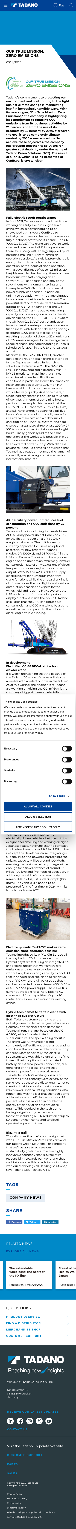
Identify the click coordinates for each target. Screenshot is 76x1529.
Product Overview (23, 1316)
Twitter (33, 1222)
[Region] (55, 5)
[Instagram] (29, 1421)
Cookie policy (14, 1503)
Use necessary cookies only (38, 827)
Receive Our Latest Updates (33, 1411)
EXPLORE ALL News (22, 1251)
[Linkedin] (10, 1421)
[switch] (67, 759)
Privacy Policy (14, 1494)
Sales (12, 1473)
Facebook (16, 1222)
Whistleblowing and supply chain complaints (31, 1512)
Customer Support (24, 1335)
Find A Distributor (23, 1323)
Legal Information (16, 1507)
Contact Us (17, 1429)
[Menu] (5, 5)
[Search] (71, 5)
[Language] (61, 5)
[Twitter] (39, 1421)
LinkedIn (52, 1222)
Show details (57, 795)
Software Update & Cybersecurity (24, 1517)
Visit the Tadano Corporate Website (35, 1446)
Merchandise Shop (23, 1329)
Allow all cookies (38, 806)
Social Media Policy (17, 1498)
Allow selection (38, 816)
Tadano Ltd (32, 1482)
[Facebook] (20, 1421)
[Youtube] (48, 1421)
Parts (12, 1464)
